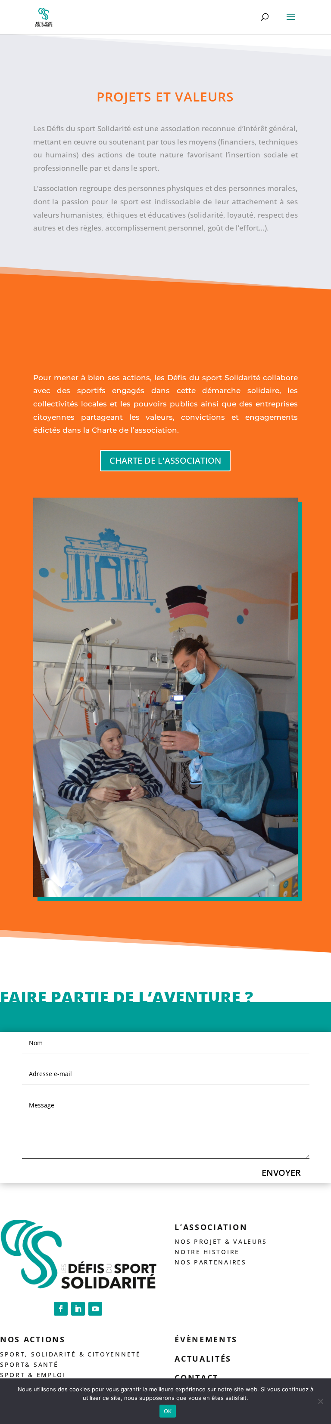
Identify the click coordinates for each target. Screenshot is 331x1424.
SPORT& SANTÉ (29, 1364)
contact (197, 1377)
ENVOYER (281, 1172)
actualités (203, 1358)
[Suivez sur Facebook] (61, 1309)
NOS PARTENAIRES (211, 1262)
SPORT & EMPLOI (33, 1375)
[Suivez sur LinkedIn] (78, 1309)
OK (168, 1411)
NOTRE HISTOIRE (207, 1252)
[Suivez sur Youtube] (95, 1309)
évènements (206, 1339)
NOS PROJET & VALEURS (221, 1241)
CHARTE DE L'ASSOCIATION (165, 460)
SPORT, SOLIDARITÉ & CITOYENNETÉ (70, 1354)
